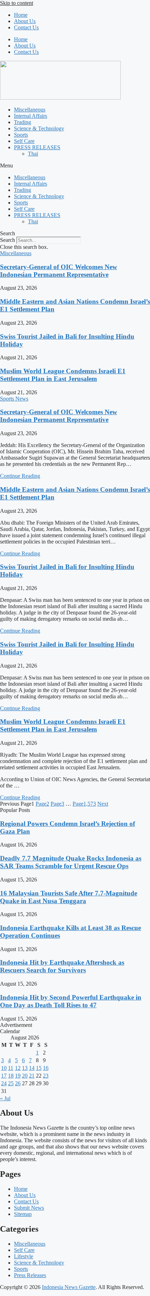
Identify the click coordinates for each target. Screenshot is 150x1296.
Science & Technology (39, 128)
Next (102, 804)
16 (45, 1068)
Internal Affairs (30, 116)
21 (32, 1076)
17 (4, 1076)
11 (10, 1068)
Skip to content (16, 3)
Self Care (24, 141)
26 (18, 1083)
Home (21, 15)
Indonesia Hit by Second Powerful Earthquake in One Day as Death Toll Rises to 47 (70, 1001)
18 (11, 1076)
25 (11, 1083)
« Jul (5, 1098)
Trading (22, 122)
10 (4, 1068)
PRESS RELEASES (37, 147)
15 (39, 1068)
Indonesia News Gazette (69, 1287)
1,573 (84, 804)
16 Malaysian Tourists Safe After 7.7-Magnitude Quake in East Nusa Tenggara (68, 897)
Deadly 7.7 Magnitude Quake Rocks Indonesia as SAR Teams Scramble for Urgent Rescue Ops (70, 862)
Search (7, 240)
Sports (21, 135)
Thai (33, 154)
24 (4, 1083)
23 (45, 1076)
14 (32, 1068)
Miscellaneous (29, 110)
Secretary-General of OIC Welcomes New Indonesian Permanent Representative (58, 270)
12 (18, 1068)
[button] (75, 166)
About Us (25, 21)
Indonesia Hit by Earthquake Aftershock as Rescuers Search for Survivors (62, 966)
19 (18, 1076)
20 (25, 1076)
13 (25, 1068)
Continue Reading (20, 476)
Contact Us (26, 27)
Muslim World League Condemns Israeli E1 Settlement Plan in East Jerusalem (63, 374)
